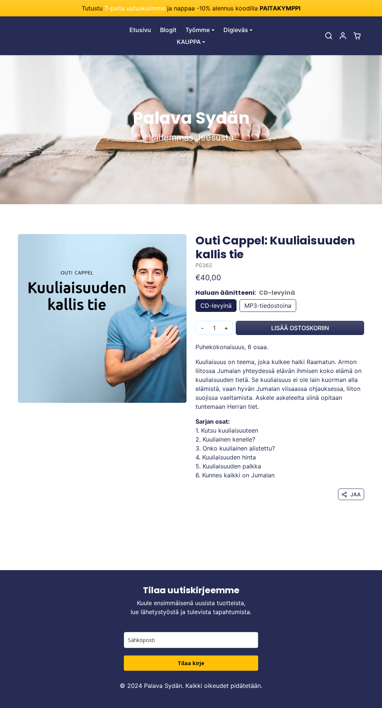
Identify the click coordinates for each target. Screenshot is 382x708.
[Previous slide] (18, 559)
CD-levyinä (216, 305)
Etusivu (140, 30)
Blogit (168, 30)
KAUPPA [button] (189, 41)
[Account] (343, 35)
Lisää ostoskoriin (300, 328)
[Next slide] (363, 559)
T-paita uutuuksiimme (134, 8)
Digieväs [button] (235, 30)
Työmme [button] (197, 30)
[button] (329, 35)
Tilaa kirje (191, 663)
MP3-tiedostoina (267, 305)
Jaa (355, 494)
